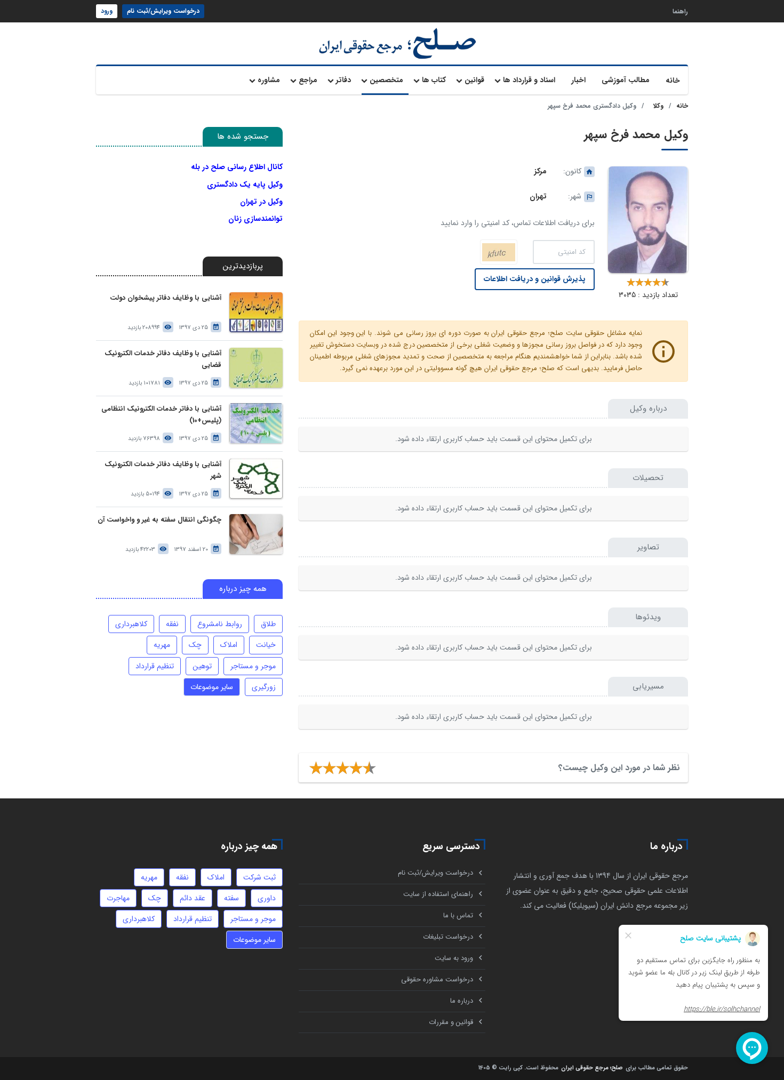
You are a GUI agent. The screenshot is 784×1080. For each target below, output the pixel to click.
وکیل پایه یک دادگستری (245, 184)
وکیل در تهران (261, 201)
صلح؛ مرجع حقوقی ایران (592, 1068)
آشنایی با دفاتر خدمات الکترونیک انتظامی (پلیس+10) (161, 414)
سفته (231, 898)
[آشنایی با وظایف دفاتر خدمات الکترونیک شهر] (256, 479)
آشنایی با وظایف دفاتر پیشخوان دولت (165, 297)
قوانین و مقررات (451, 1022)
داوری (267, 898)
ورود (107, 11)
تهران (538, 196)
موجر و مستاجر (253, 666)
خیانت (266, 645)
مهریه (162, 645)
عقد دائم (192, 898)
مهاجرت (118, 898)
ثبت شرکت (259, 877)
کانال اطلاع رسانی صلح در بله (237, 167)
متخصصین (386, 80)
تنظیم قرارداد (154, 666)
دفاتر (343, 80)
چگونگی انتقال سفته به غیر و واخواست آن (159, 519)
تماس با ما (458, 915)
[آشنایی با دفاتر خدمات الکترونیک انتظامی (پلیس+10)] (256, 423)
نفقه (172, 624)
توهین (202, 666)
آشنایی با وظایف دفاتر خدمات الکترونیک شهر (163, 470)
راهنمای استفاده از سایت (438, 894)
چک (195, 645)
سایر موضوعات (211, 687)
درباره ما (461, 1000)
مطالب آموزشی (626, 80)
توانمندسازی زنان (255, 218)
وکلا (658, 106)
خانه (673, 80)
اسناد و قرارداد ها (529, 80)
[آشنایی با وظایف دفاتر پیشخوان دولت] (256, 312)
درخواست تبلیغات (448, 936)
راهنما (680, 11)
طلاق (268, 624)
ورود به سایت (454, 958)
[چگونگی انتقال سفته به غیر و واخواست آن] (256, 534)
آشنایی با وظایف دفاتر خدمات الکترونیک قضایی (163, 359)
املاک (228, 645)
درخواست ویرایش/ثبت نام (163, 11)
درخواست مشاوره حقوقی (437, 979)
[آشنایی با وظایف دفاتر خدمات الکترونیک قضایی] (256, 368)
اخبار (578, 80)
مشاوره (269, 80)
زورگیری (264, 687)
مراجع (308, 80)
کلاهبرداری (131, 624)
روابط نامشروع (219, 624)
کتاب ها (434, 80)
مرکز (540, 171)
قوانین (474, 80)
